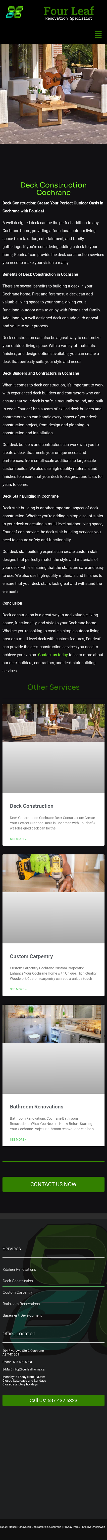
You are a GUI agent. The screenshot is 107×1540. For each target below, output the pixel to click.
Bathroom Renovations (36, 1107)
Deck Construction (32, 806)
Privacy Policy (71, 1527)
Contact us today (53, 654)
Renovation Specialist (68, 18)
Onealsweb (98, 1527)
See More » (18, 839)
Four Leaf (69, 10)
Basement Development (22, 1315)
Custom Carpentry (31, 956)
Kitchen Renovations (19, 1269)
